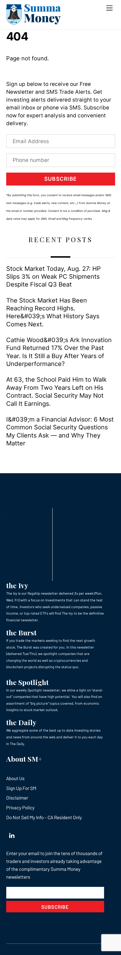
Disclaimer (17, 797)
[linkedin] (11, 834)
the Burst (21, 632)
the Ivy (17, 585)
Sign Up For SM (21, 788)
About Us (15, 778)
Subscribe (60, 179)
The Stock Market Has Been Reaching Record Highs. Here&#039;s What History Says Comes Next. (52, 312)
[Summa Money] (33, 22)
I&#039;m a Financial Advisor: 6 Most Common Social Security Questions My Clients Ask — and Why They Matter (60, 431)
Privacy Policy (20, 807)
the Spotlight (27, 682)
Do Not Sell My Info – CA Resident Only (44, 817)
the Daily (21, 722)
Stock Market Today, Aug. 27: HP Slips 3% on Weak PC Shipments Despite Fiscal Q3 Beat (53, 276)
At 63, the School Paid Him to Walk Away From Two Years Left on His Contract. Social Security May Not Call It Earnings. (56, 391)
